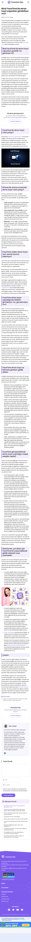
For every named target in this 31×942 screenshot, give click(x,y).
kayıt (27, 42)
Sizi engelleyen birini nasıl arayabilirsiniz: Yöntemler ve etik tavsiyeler (14, 832)
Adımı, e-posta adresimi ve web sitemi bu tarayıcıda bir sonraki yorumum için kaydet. (15, 790)
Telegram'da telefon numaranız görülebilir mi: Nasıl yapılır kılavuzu (15, 829)
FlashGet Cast (5, 901)
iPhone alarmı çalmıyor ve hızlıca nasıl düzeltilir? (16, 819)
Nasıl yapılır (6, 696)
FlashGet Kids (4, 896)
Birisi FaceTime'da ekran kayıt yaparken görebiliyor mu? (14, 806)
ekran (24, 42)
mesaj (24, 388)
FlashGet (20, 687)
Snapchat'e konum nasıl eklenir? (12, 816)
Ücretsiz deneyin (15, 121)
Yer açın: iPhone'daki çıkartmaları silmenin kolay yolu (16, 822)
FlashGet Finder (5, 899)
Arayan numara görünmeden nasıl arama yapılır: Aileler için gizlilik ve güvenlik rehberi (14, 810)
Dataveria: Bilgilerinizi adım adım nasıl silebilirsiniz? (13, 825)
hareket (26, 687)
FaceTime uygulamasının (15, 137)
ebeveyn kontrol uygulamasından (15, 645)
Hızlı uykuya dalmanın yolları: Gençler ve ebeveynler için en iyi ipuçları (14, 836)
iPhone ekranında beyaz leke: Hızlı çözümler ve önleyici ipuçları (15, 813)
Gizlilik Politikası (21, 919)
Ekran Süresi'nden (9, 632)
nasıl (2, 44)
